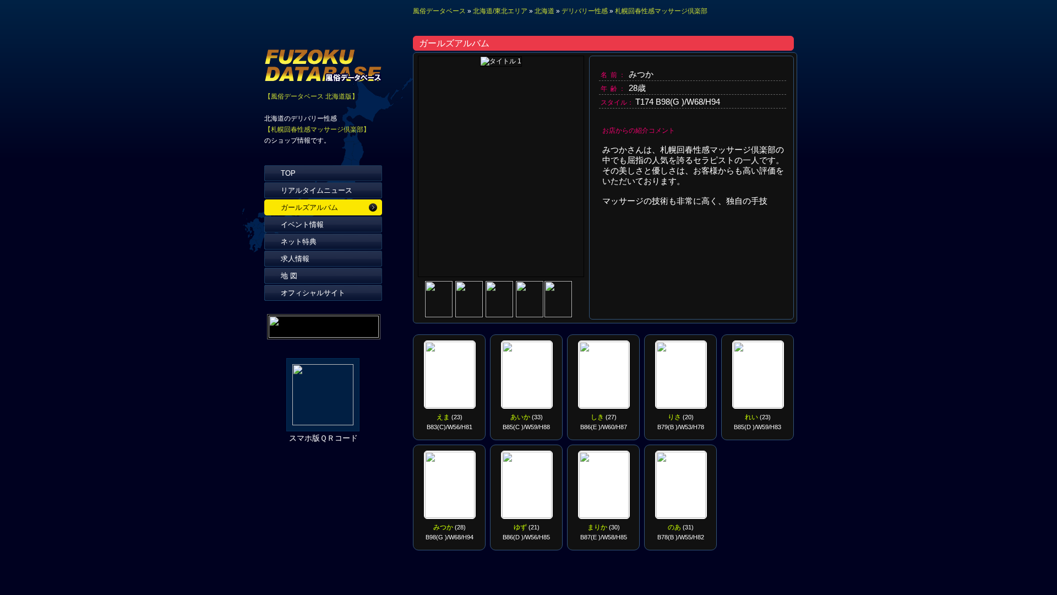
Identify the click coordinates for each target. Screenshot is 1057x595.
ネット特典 (299, 241)
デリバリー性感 (585, 11)
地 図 (289, 276)
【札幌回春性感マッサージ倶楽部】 (317, 129)
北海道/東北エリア (500, 11)
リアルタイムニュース (316, 190)
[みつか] (439, 314)
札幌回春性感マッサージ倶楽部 (661, 11)
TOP (288, 173)
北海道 (544, 11)
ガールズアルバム (309, 207)
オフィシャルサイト (313, 293)
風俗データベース (439, 11)
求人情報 (295, 259)
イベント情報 (302, 224)
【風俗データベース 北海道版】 (311, 96)
